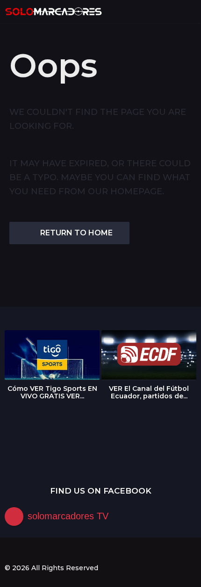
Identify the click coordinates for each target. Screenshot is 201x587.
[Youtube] (46, 551)
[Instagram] (27, 551)
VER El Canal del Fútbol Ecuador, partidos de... (149, 392)
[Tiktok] (66, 551)
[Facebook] (8, 551)
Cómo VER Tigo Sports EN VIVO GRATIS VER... (52, 392)
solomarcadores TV (68, 516)
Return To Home (76, 232)
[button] (174, 11)
